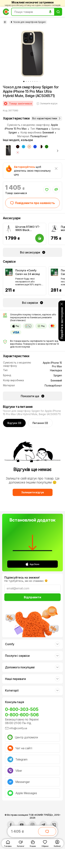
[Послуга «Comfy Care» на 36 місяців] (54, 272)
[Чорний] (18, 146)
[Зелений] (46, 146)
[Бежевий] (29, 146)
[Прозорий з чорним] (41, 146)
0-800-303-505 (21, 709)
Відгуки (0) (14, 422)
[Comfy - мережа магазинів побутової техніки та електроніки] (6, 12)
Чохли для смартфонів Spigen (29, 22)
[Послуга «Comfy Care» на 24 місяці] (8, 272)
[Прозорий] (18, 152)
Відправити (32, 597)
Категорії (11, 690)
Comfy (9, 644)
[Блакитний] (23, 146)
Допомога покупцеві (20, 667)
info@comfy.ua (18, 728)
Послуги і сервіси (17, 655)
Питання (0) (40, 422)
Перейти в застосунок (61, 323)
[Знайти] (58, 12)
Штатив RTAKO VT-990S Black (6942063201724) (27, 228)
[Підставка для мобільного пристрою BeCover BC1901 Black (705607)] (54, 228)
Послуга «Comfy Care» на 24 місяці (27, 272)
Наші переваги (15, 679)
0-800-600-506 (22, 714)
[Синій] (35, 146)
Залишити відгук (32, 492)
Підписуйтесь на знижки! (22, 577)
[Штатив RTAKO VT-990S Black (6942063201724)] (8, 228)
